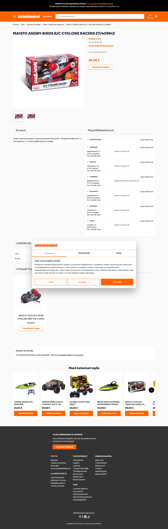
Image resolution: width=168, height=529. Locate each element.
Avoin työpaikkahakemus (61, 468)
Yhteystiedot (78, 460)
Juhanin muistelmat (58, 463)
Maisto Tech (95, 39)
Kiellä (50, 282)
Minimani (54, 460)
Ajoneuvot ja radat (34, 24)
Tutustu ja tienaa (57, 486)
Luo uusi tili (78, 355)
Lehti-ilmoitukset (57, 478)
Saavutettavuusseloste (82, 497)
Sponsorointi (78, 474)
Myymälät (55, 466)
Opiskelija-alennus (58, 483)
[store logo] (29, 16)
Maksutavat (100, 466)
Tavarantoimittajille (80, 468)
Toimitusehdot (101, 463)
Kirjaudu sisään (66, 355)
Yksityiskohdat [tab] (84, 253)
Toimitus (98, 468)
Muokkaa (82, 282)
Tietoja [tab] (118, 253)
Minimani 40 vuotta (58, 480)
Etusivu (16, 24)
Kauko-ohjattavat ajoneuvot (53, 24)
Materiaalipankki (79, 500)
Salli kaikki (117, 282)
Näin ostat (99, 460)
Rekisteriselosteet (80, 494)
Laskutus (76, 466)
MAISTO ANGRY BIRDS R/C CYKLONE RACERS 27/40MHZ (89, 24)
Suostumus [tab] (49, 253)
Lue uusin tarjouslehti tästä (100, 4)
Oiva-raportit (78, 491)
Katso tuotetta (25, 413)
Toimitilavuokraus (80, 471)
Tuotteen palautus (80, 489)
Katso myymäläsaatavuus (101, 45)
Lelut (23, 24)
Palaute (76, 463)
